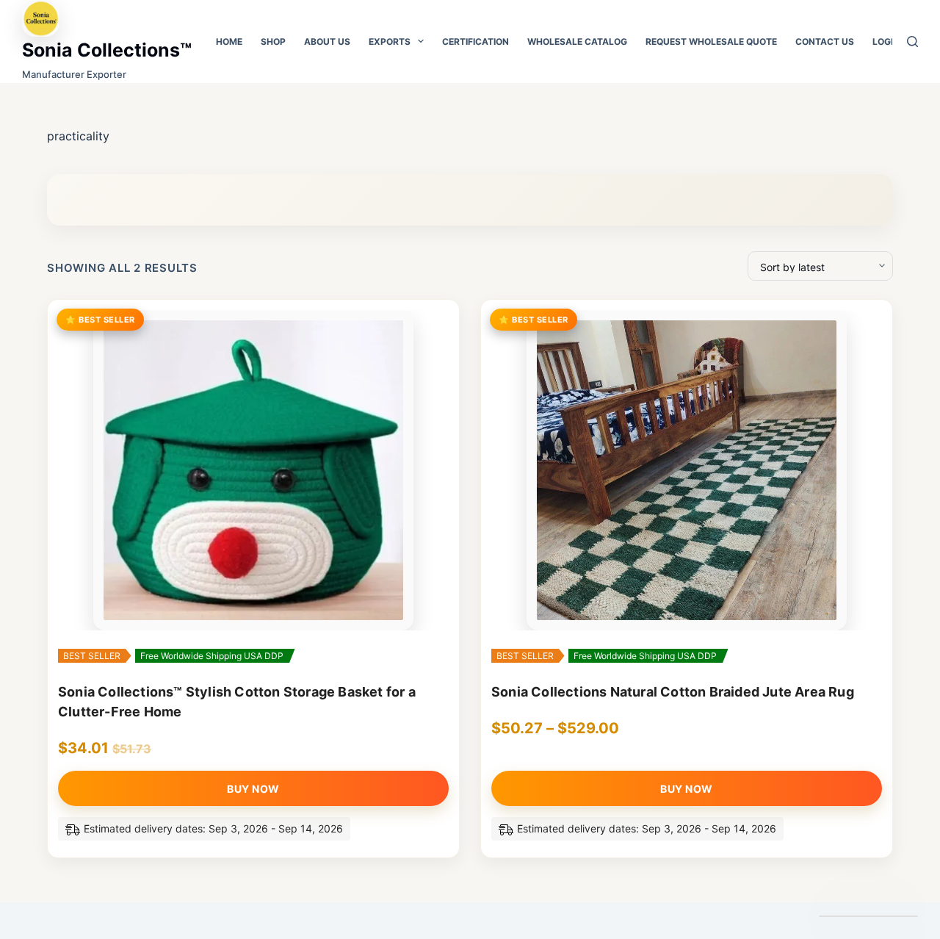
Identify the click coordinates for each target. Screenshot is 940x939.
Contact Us (824, 41)
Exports (390, 41)
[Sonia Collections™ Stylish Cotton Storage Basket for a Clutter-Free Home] (253, 470)
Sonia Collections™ (107, 50)
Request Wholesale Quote (711, 41)
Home (229, 41)
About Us (327, 41)
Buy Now (253, 788)
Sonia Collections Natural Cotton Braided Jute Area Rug (672, 691)
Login (886, 41)
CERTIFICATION (475, 41)
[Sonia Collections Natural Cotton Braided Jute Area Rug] (686, 470)
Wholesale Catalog (577, 41)
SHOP (273, 41)
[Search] (912, 41)
